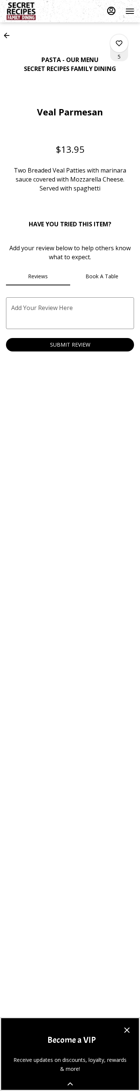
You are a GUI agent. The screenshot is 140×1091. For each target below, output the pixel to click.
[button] (9, 35)
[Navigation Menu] (130, 11)
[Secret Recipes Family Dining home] (39, 11)
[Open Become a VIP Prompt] (70, 1083)
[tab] (38, 276)
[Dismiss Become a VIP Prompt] (127, 1030)
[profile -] (111, 10)
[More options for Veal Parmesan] (119, 43)
